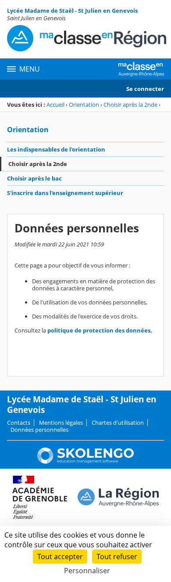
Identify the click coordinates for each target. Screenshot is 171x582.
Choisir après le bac (34, 178)
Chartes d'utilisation (118, 422)
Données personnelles (39, 429)
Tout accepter (60, 556)
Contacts (18, 422)
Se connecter (145, 89)
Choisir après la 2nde (130, 104)
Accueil (55, 104)
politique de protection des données (98, 330)
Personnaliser (87, 570)
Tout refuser (116, 556)
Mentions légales (61, 422)
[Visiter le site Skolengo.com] (85, 462)
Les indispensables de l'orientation (56, 149)
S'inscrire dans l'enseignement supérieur (65, 193)
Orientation (84, 104)
